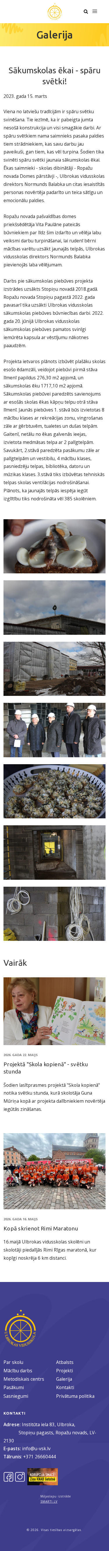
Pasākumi (13, 1387)
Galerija (64, 1379)
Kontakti (65, 1387)
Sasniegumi (15, 1396)
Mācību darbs (17, 1370)
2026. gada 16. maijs (20, 1219)
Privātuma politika (75, 1396)
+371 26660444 (39, 1456)
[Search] (86, 11)
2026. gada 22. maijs (20, 1055)
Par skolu (13, 1362)
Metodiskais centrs (23, 1379)
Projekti (64, 1370)
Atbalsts (65, 1362)
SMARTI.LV (49, 1501)
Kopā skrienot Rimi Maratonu (40, 1228)
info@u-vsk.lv (36, 1448)
